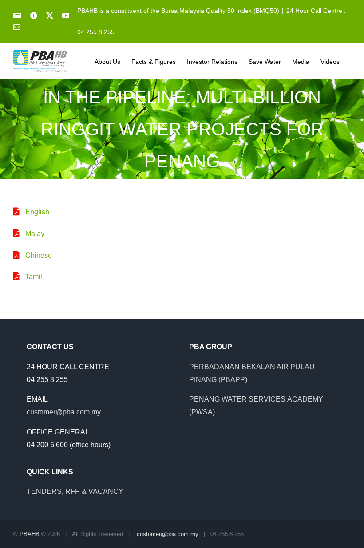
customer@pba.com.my (64, 412)
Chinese (38, 255)
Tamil (33, 276)
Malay (34, 233)
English (37, 212)
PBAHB (30, 534)
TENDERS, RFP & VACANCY (75, 491)
